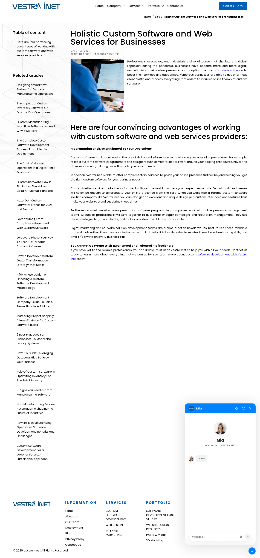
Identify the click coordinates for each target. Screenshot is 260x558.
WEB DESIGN (114, 525)
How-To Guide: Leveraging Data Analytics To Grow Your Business (35, 357)
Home (99, 6)
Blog (157, 17)
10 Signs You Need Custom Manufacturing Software (34, 392)
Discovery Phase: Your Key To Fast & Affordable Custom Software (35, 242)
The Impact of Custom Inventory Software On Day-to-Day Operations (33, 107)
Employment (74, 528)
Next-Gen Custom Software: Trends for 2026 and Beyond (35, 204)
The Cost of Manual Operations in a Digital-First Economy (36, 167)
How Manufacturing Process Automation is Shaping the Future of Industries (36, 408)
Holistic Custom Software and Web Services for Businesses (204, 17)
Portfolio (154, 6)
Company (114, 6)
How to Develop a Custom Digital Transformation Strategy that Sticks (35, 260)
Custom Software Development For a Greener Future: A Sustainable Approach (32, 452)
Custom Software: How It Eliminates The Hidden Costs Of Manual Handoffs (35, 186)
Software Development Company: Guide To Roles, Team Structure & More (35, 301)
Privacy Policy (74, 539)
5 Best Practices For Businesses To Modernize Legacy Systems (34, 339)
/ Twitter (113, 54)
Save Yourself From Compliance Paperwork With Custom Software (33, 223)
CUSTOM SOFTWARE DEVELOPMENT (116, 515)
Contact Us (175, 6)
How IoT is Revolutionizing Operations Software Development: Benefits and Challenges (35, 429)
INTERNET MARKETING (114, 533)
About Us (71, 516)
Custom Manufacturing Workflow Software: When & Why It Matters (36, 126)
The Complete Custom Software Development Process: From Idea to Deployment (33, 147)
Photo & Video (156, 535)
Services (134, 6)
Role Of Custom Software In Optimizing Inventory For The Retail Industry (36, 376)
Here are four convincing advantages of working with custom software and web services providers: (36, 48)
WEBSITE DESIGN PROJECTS (157, 527)
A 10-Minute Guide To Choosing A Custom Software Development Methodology (33, 281)
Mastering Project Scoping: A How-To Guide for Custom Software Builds (36, 320)
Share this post (81, 54)
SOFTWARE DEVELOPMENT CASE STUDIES (160, 515)
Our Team (72, 522)
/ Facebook (99, 54)
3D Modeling (154, 540)
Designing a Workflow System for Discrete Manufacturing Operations (35, 89)
